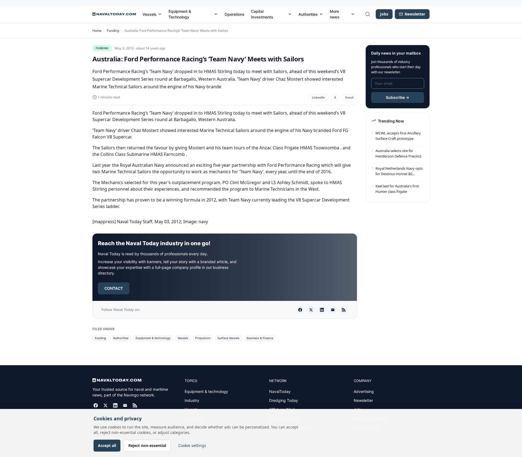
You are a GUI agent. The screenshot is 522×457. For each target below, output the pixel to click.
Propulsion (202, 338)
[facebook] (300, 309)
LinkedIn (318, 97)
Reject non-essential (147, 445)
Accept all (107, 445)
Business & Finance (260, 338)
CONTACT (113, 288)
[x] (311, 309)
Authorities (308, 14)
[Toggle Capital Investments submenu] (290, 14)
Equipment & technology (153, 338)
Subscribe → (397, 97)
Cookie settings (192, 445)
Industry (192, 400)
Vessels (149, 14)
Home (96, 31)
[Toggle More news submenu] (353, 14)
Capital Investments (262, 14)
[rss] (343, 309)
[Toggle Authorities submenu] (321, 14)
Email (349, 97)
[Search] (368, 14)
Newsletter (363, 400)
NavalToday (280, 391)
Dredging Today (283, 400)
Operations (234, 14)
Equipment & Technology (180, 14)
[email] (332, 309)
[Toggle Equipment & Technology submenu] (216, 14)
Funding (113, 31)
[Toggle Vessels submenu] (160, 14)
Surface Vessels (228, 338)
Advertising (364, 391)
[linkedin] (322, 309)
